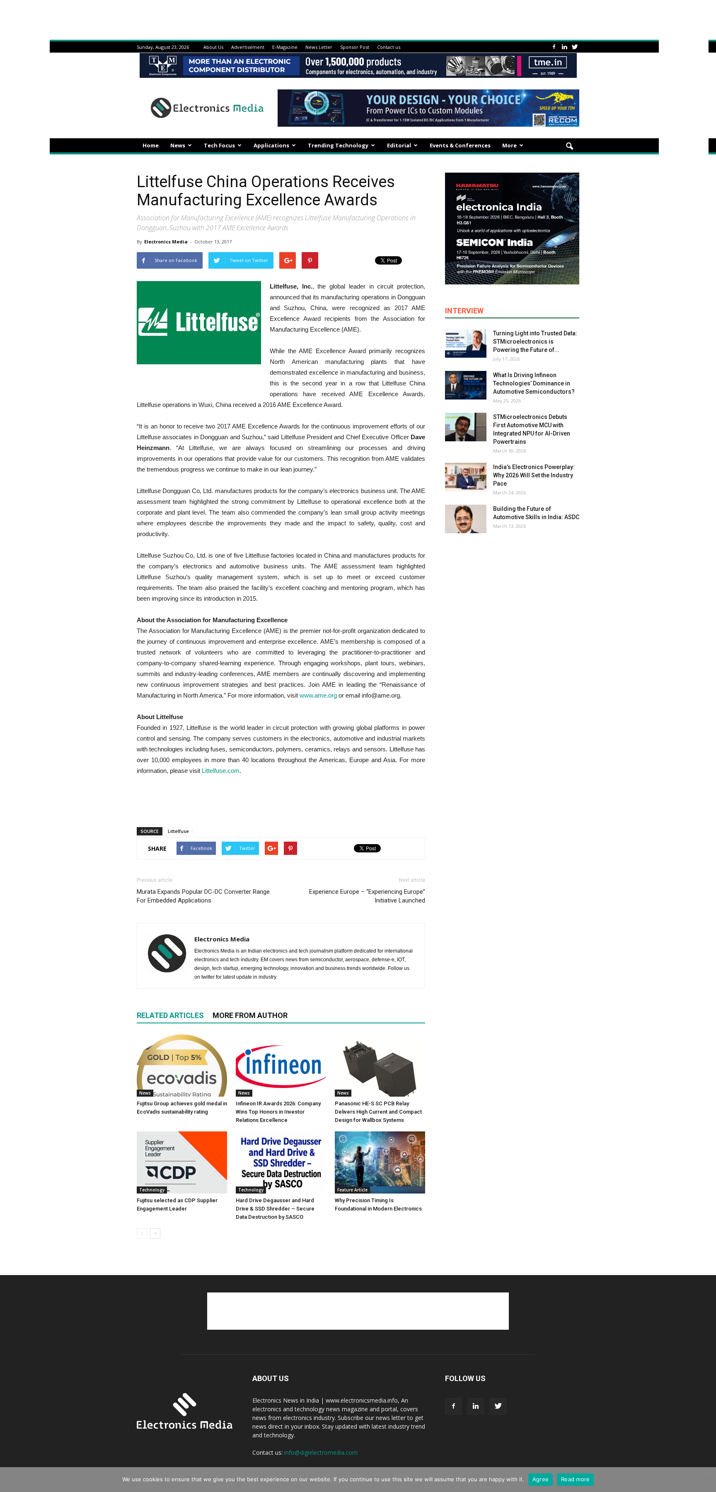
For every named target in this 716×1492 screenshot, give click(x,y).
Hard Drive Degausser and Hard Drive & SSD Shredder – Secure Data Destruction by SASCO (275, 1208)
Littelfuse (178, 831)
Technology (151, 1190)
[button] (569, 146)
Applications (271, 145)
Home (151, 145)
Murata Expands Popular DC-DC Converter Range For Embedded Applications (203, 896)
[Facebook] (554, 47)
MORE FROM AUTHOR (250, 1015)
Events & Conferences (460, 145)
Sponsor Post (354, 47)
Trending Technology (338, 145)
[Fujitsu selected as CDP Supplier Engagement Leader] (182, 1162)
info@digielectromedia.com (321, 1452)
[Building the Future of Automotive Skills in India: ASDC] (465, 519)
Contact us (388, 47)
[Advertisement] (281, 799)
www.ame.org (318, 695)
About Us (213, 47)
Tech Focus (219, 145)
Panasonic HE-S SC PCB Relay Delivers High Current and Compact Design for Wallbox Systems (378, 1111)
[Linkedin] (564, 47)
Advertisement (247, 47)
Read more (575, 1479)
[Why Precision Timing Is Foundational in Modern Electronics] (380, 1162)
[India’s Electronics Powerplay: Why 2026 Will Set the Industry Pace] (465, 477)
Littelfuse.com (220, 770)
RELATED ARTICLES (170, 1015)
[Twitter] (574, 47)
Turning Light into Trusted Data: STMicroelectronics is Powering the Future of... (535, 341)
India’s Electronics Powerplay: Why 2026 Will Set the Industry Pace (534, 475)
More (509, 145)
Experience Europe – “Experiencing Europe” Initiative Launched (367, 896)
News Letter (318, 47)
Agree (540, 1479)
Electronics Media (166, 241)
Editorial (399, 145)
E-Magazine (285, 47)
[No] (705, 1479)
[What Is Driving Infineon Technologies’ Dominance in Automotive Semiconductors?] (465, 385)
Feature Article (352, 1190)
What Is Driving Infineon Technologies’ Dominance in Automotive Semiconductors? (534, 383)
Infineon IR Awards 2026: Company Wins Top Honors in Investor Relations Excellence (278, 1111)
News (177, 145)
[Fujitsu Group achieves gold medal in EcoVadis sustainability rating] (182, 1066)
